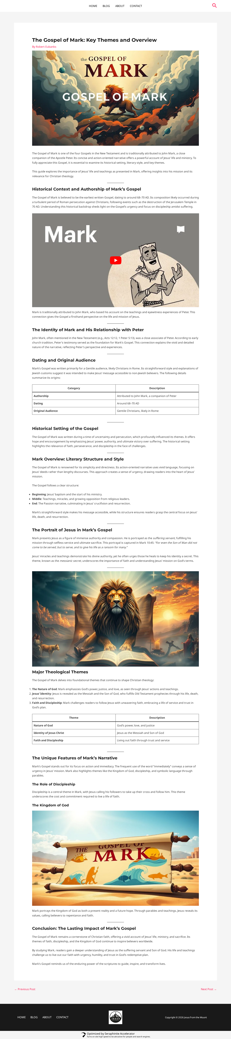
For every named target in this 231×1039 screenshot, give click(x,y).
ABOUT (119, 6)
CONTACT (136, 6)
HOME (93, 6)
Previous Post (24, 989)
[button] (214, 5)
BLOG (106, 6)
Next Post (209, 989)
